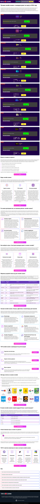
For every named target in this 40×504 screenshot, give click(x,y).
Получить (31, 1)
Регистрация (35, 352)
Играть (24, 40)
